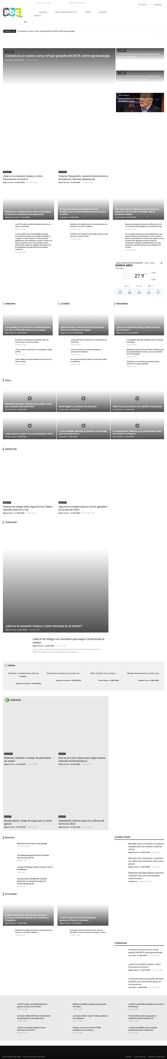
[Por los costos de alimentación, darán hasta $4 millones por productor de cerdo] (140, 80)
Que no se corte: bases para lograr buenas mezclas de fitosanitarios (82, 759)
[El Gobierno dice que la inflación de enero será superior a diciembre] (140, 57)
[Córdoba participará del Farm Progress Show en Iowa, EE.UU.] (9, 860)
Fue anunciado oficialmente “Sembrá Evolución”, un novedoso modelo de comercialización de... (32, 881)
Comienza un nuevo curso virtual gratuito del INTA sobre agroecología (46, 31)
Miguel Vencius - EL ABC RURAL (14, 182)
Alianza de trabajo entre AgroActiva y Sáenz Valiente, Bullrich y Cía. (27, 508)
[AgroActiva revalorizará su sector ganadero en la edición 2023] (83, 479)
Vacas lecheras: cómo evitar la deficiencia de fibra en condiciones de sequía (82, 328)
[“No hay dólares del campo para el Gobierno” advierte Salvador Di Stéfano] (120, 1021)
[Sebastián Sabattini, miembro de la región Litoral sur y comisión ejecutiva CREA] (29, 411)
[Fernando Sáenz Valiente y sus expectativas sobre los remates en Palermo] (137, 439)
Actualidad (62, 172)
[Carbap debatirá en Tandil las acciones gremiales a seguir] (140, 102)
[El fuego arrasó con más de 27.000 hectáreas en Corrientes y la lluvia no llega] (65, 1032)
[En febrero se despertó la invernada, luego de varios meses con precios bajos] (63, 237)
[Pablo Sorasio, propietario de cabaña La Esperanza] (137, 411)
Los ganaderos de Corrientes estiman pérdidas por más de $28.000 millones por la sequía (27, 328)
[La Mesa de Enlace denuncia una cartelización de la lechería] (63, 343)
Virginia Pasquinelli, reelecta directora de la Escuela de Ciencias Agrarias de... (83, 178)
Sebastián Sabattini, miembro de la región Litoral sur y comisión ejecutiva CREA (28, 405)
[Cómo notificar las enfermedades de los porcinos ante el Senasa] (8, 363)
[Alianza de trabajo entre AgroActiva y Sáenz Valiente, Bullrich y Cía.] (28, 479)
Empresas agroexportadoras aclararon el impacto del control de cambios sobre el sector (146, 876)
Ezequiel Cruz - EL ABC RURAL (148, 680)
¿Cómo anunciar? (140, 1057)
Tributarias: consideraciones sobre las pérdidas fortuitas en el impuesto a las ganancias (28, 212)
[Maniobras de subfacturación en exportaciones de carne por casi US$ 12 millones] (63, 228)
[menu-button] (25, 22)
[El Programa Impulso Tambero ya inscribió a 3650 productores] (63, 363)
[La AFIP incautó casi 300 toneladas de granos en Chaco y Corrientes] (8, 228)
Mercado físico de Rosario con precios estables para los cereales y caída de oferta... (146, 846)
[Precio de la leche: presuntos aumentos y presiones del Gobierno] (63, 353)
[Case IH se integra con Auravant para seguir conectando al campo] (16, 650)
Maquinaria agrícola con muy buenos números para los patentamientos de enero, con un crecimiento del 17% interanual (145, 352)
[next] (160, 31)
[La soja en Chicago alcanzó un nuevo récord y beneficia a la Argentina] (9, 872)
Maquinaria (7, 172)
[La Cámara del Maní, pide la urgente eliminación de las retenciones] (120, 1032)
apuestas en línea (142, 240)
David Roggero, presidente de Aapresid (77, 406)
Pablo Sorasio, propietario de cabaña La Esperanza (137, 406)
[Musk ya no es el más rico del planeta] (9, 848)
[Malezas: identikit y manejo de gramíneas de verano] (28, 730)
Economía (122, 50)
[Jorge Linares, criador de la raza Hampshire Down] (29, 439)
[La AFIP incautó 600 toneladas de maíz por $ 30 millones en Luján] (120, 1009)
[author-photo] (11, 683)
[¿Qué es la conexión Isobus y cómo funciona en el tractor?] (28, 148)
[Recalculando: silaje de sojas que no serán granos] (28, 793)
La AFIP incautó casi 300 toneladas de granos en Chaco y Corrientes (78, 918)
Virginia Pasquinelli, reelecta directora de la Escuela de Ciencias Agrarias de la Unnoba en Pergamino (27, 917)
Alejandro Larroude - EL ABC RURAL (17, 217)
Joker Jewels (149, 263)
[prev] (156, 31)
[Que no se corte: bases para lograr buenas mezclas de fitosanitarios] (83, 730)
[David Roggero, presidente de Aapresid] (83, 411)
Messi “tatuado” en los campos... (103, 673)
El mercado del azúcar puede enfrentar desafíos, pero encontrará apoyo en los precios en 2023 (83, 211)
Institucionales (124, 95)
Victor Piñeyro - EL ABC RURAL (108, 680)
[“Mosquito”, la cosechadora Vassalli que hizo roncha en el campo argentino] (119, 365)
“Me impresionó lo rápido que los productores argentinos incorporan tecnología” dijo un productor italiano (137, 211)
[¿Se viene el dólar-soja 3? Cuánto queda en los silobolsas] (65, 1021)
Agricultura (8, 754)
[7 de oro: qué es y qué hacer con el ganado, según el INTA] (8, 353)
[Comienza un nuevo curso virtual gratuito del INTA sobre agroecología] (59, 77)
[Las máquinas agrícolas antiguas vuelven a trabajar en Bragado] (119, 343)
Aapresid (62, 754)
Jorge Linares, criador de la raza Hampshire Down (29, 433)
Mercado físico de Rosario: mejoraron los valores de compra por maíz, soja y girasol (146, 861)
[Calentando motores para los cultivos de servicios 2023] (83, 793)
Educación (9, 52)
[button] (142, 4)
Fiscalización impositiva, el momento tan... (63, 673)
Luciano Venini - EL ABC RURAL (126, 217)
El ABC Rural (132, 881)
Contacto (128, 1057)
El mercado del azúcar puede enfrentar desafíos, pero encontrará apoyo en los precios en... (146, 981)
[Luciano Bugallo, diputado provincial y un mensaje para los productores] (83, 439)
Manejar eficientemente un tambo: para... (143, 673)
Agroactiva (7, 502)
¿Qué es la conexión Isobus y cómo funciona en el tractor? (23, 178)
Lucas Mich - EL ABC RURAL (69, 217)
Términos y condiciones (156, 1057)
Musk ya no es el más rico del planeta (32, 844)
